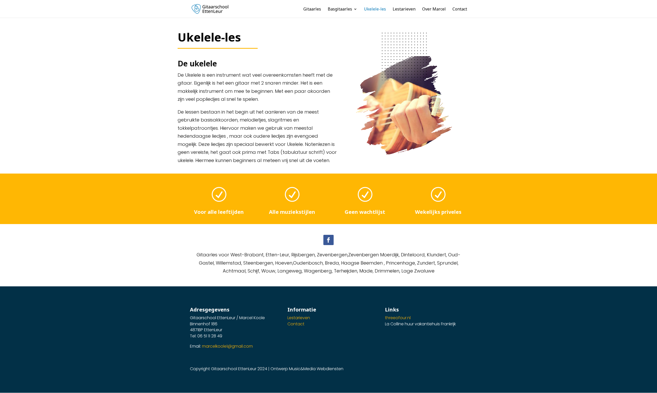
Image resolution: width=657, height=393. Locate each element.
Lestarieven (298, 318)
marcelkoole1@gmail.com (227, 346)
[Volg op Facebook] (328, 240)
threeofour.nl (398, 318)
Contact (295, 324)
